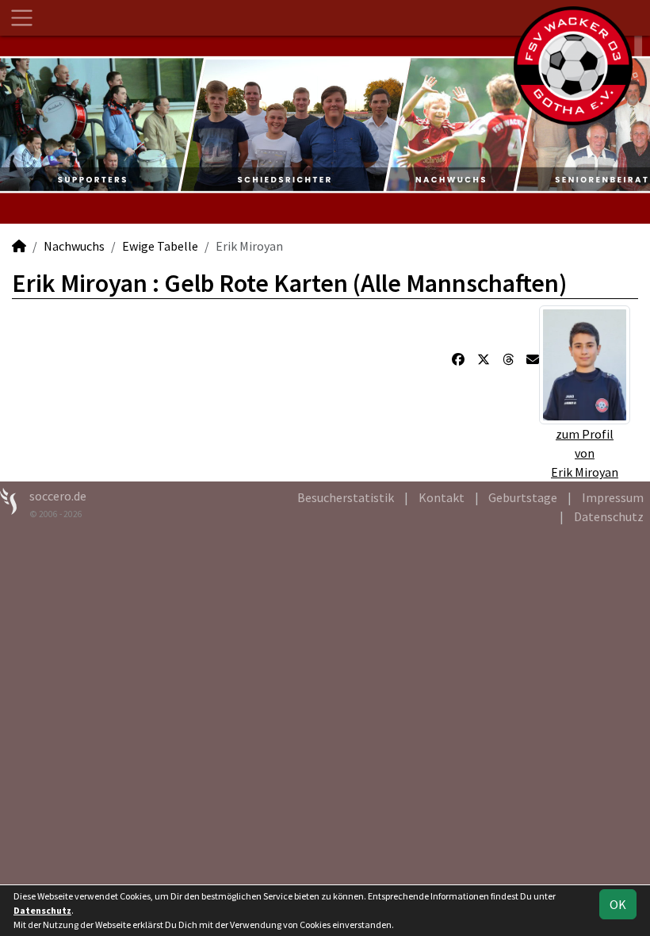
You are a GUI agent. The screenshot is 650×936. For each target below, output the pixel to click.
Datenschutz (609, 516)
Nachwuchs (74, 246)
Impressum (613, 497)
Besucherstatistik (345, 497)
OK (618, 904)
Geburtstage (522, 497)
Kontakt (442, 497)
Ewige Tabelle (160, 246)
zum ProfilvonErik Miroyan (584, 453)
